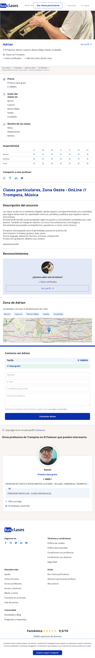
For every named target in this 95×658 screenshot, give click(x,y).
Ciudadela (58, 314)
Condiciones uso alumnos (60, 557)
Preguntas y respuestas (15, 619)
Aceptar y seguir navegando (47, 653)
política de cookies (84, 646)
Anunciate (72, 5)
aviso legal (52, 409)
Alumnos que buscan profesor (62, 579)
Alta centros (53, 583)
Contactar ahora (47, 416)
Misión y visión (11, 593)
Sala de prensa (11, 602)
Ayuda (7, 574)
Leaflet (68, 341)
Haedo (46, 314)
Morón (7, 314)
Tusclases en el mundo (15, 597)
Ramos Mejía (33, 314)
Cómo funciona (11, 579)
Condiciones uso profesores (61, 552)
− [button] (10, 321)
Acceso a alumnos (12, 588)
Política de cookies (56, 543)
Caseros (18, 314)
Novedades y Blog (12, 614)
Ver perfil (46, 288)
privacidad (63, 409)
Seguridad (52, 562)
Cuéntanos (40, 430)
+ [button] (6, 321)
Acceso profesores (13, 583)
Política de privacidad (57, 547)
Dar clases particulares (48, 5)
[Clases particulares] (9, 9)
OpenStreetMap (79, 341)
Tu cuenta (85, 5)
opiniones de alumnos (51, 636)
